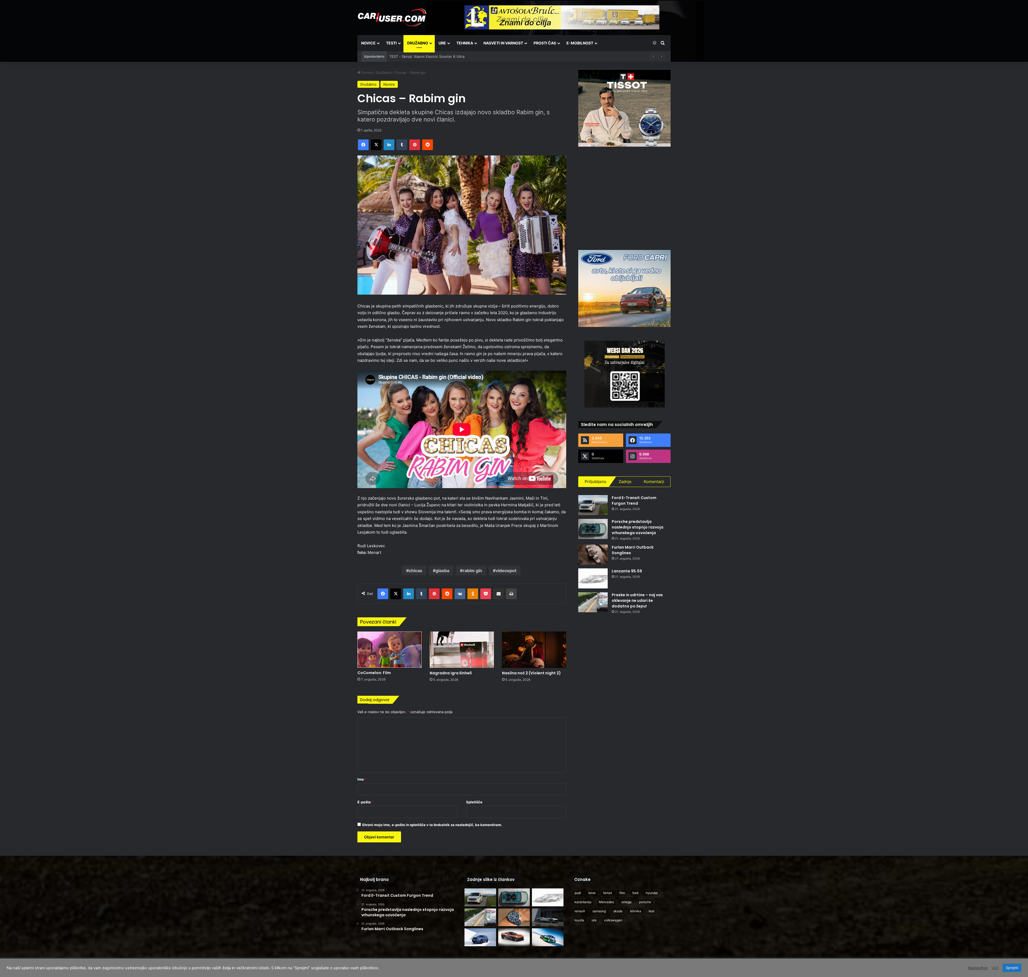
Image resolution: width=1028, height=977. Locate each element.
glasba (442, 570)
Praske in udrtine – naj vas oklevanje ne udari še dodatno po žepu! (637, 600)
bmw (592, 893)
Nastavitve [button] (978, 967)
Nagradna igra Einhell (451, 673)
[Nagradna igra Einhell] (462, 650)
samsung (599, 911)
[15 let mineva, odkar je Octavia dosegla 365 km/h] (548, 937)
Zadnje (625, 481)
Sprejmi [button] (1012, 967)
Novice (368, 43)
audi (578, 893)
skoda (617, 911)
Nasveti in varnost (503, 43)
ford (635, 893)
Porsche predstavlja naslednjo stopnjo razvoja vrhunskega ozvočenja (637, 527)
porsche (645, 902)
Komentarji (654, 481)
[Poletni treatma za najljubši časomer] (514, 917)
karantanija (583, 902)
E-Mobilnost (579, 43)
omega (626, 902)
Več (995, 967)
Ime (361, 779)
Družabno (417, 43)
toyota (579, 920)
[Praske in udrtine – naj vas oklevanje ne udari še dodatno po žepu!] (593, 602)
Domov (367, 72)
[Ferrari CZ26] (548, 917)
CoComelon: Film (374, 672)
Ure (442, 43)
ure (594, 920)
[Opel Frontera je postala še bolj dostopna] (480, 937)
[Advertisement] (625, 197)
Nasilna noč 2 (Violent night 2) (531, 673)
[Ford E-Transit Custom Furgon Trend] (593, 505)
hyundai (652, 893)
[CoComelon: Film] (389, 650)
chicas (415, 570)
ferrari (607, 893)
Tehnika (464, 43)
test (651, 911)
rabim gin (472, 570)
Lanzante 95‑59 (627, 571)
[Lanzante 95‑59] (593, 578)
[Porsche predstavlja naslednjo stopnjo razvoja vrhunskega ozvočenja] (593, 529)
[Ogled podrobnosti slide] (624, 108)
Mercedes (606, 902)
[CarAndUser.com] (391, 17)
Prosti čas (545, 43)
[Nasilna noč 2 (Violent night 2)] (534, 650)
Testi (391, 43)
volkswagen (613, 920)
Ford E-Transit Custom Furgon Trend (634, 500)
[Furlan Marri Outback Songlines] (593, 555)
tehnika (635, 911)
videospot (506, 570)
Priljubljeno (595, 481)
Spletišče (474, 802)
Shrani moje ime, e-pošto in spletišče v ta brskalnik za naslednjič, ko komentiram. (432, 825)
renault (580, 911)
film (622, 893)
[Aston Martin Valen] (514, 937)
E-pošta (365, 802)
